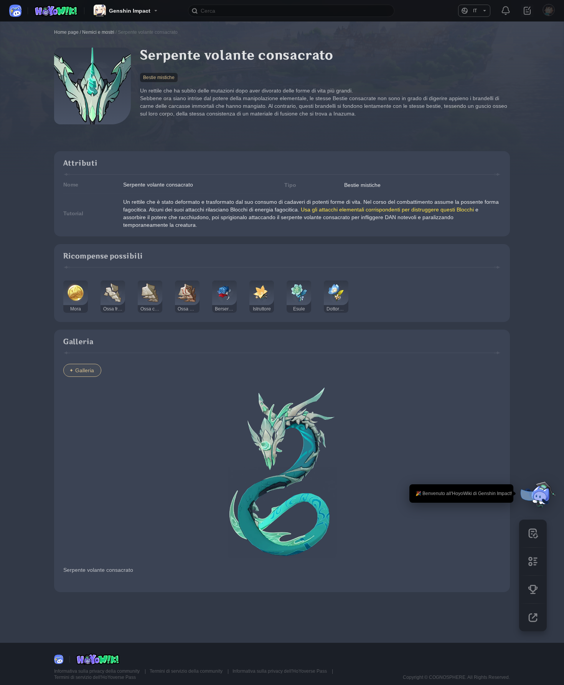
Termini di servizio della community (187, 671)
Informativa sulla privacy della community (97, 671)
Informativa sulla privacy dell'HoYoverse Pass (280, 671)
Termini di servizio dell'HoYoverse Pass (95, 677)
